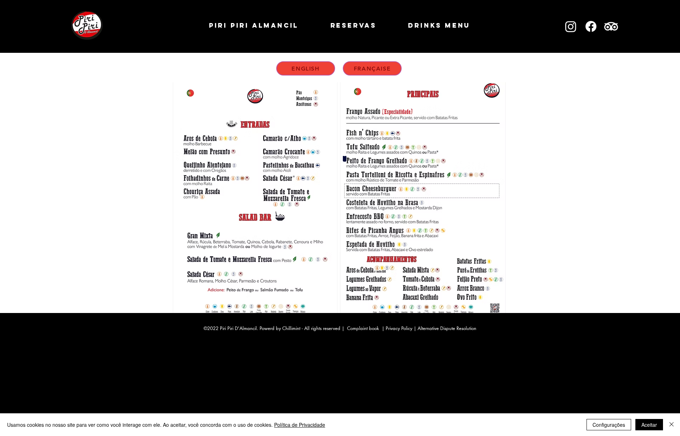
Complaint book (363, 328)
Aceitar (649, 424)
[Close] (671, 424)
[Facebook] (591, 26)
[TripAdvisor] (611, 26)
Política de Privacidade (299, 424)
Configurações (609, 424)
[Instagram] (570, 26)
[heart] (344, 159)
